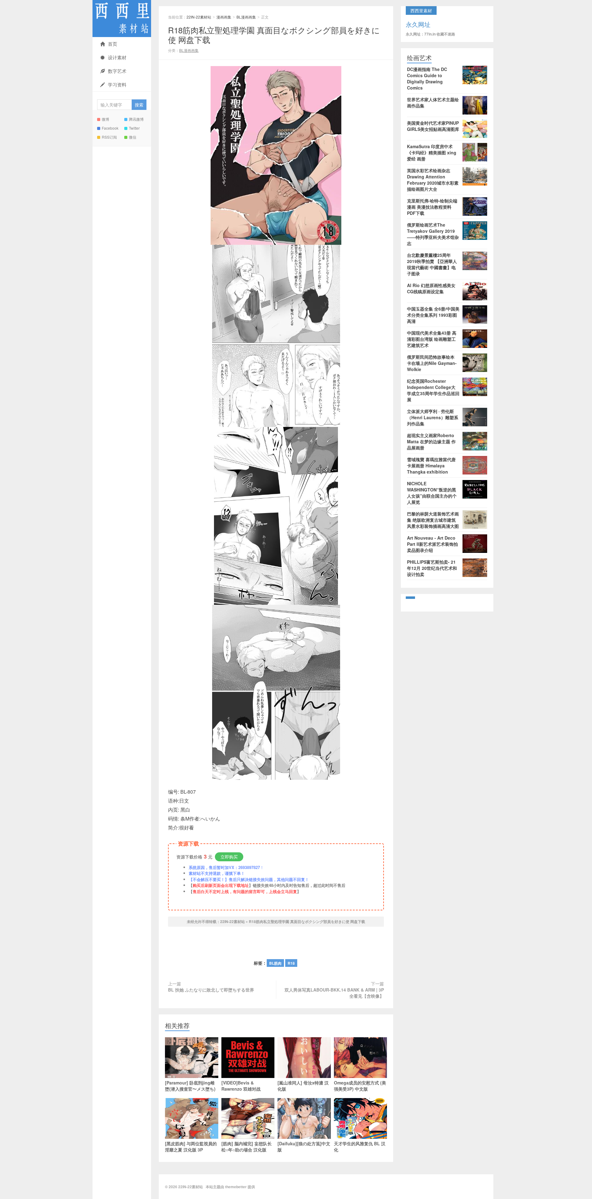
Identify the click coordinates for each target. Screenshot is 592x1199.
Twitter (134, 128)
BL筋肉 (275, 963)
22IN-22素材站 (121, 18)
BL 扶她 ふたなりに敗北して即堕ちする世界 (211, 990)
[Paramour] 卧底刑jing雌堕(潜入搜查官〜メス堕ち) (190, 1086)
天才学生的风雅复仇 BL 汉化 (359, 1146)
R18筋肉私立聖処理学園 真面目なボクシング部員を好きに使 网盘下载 (274, 34)
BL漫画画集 (246, 16)
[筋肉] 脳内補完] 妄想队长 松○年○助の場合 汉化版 (246, 1146)
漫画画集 (223, 16)
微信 (132, 137)
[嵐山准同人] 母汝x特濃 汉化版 (303, 1086)
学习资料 (117, 84)
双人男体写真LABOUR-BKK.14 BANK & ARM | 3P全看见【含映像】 (334, 993)
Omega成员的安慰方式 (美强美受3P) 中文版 (360, 1086)
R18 (291, 963)
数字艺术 (117, 71)
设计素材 (117, 57)
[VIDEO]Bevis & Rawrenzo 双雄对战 (241, 1086)
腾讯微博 (136, 119)
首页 (112, 43)
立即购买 (229, 857)
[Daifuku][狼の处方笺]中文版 (304, 1146)
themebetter (236, 1186)
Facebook (110, 128)
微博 (105, 119)
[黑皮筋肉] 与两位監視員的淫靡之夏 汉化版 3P (191, 1146)
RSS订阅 (109, 137)
